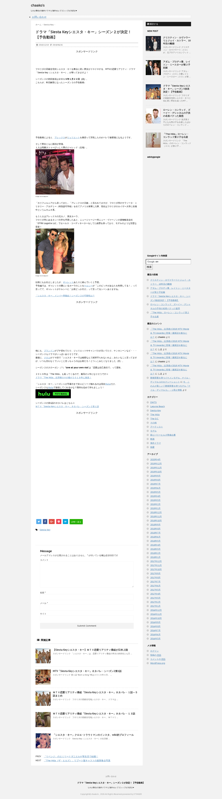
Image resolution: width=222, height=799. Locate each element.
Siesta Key (45, 529)
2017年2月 (155, 602)
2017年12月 (156, 561)
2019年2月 (155, 504)
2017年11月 (156, 565)
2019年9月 (155, 475)
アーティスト (156, 426)
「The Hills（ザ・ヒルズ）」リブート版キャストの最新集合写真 (77, 760)
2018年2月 (155, 553)
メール (44, 603)
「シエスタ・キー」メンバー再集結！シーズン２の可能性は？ (65, 295)
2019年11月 (156, 467)
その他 (153, 422)
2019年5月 (155, 492)
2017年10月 (156, 569)
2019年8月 (155, 479)
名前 (43, 592)
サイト (43, 613)
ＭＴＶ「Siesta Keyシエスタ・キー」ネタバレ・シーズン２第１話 (67, 406)
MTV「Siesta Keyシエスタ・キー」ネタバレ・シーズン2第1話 (87, 671)
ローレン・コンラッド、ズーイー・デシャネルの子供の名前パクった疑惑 (176, 112)
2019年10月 (156, 471)
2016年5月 (155, 638)
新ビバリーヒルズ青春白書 (163, 435)
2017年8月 (155, 577)
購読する (153, 24)
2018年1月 (155, 557)
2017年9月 (155, 573)
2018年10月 (156, 520)
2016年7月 (155, 630)
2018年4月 (155, 545)
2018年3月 (155, 549)
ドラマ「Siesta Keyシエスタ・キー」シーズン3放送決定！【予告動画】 (176, 88)
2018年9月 (155, 524)
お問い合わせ (39, 16)
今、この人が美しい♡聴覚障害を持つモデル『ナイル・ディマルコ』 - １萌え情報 (170, 386)
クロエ (47, 357)
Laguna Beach (157, 406)
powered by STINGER (132, 794)
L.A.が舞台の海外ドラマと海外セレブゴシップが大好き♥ (111, 787)
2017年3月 (155, 598)
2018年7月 (155, 532)
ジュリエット (73, 137)
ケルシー (88, 285)
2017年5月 (155, 589)
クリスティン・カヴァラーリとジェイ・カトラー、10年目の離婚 (177, 40)
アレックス (60, 137)
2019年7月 (155, 484)
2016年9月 (155, 622)
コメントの (157, 659)
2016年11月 (156, 614)
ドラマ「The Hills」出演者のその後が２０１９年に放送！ (63, 377)
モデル (153, 431)
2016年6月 (155, 634)
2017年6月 (155, 585)
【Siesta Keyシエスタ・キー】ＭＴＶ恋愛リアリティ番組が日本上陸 (90, 649)
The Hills (155, 414)
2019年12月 (156, 463)
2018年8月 (155, 528)
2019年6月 (155, 488)
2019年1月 (155, 508)
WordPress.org (157, 663)
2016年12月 (156, 610)
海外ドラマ (155, 443)
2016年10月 (156, 618)
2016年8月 (155, 626)
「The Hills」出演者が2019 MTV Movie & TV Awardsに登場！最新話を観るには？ (169, 333)
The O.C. (154, 418)
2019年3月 (155, 500)
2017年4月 (155, 593)
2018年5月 (155, 541)
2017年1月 (155, 606)
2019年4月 (155, 496)
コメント (44, 560)
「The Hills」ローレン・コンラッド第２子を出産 (176, 135)
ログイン (154, 651)
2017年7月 (155, 581)
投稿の (155, 655)
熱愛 (152, 447)
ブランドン (49, 350)
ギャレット (68, 282)
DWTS (153, 402)
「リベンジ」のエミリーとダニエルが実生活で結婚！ (71, 756)
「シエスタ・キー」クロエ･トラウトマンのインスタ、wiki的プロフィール (93, 734)
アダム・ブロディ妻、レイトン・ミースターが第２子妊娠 (176, 64)
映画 (152, 439)
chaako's (38, 5)
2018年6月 (155, 536)
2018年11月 (156, 516)
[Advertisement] (90, 60)
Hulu (108, 384)
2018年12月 (156, 512)
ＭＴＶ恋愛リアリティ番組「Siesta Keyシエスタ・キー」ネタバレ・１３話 (94, 713)
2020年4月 (155, 459)
